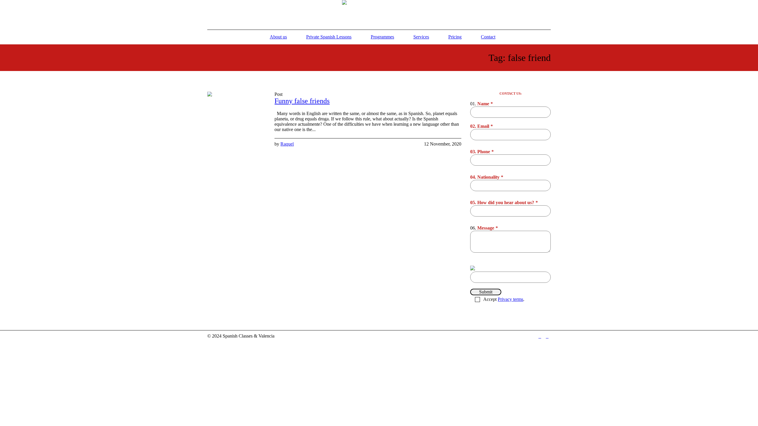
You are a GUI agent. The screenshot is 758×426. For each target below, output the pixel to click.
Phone (485, 151)
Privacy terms (510, 299)
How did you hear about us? (507, 202)
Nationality (490, 177)
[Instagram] (547, 336)
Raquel (287, 143)
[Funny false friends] (236, 121)
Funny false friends (302, 101)
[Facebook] (539, 336)
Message (487, 227)
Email (485, 126)
